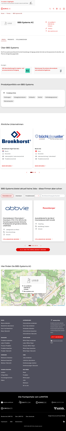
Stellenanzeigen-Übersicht (30, 365)
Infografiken (4, 375)
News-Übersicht (5, 331)
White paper (26, 377)
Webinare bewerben (6, 360)
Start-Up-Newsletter (7, 328)
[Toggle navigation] (64, 9)
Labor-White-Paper (28, 343)
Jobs (24, 380)
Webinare (25, 383)
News (24, 372)
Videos (3, 380)
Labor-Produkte (5, 343)
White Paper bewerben (29, 348)
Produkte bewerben (6, 348)
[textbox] (53, 196)
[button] (33, 295)
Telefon (50, 28)
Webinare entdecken (6, 357)
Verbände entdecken (28, 328)
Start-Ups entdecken (28, 326)
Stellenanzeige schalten (29, 363)
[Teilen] (53, 9)
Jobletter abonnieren (29, 360)
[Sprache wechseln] (57, 9)
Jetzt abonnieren (57, 337)
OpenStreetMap (61, 305)
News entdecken (5, 323)
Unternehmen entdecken (30, 323)
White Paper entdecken (29, 340)
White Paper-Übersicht (29, 351)
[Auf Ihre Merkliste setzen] (60, 9)
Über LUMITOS (19, 416)
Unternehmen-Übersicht (30, 333)
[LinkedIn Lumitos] (64, 421)
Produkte (11, 39)
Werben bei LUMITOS (7, 416)
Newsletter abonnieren (7, 326)
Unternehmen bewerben (29, 331)
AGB (11, 421)
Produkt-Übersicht (6, 351)
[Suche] (50, 9)
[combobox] (53, 195)
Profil (4, 39)
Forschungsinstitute (6, 377)
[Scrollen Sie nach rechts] (38, 196)
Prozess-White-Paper (29, 345)
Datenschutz (18, 421)
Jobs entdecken (27, 357)
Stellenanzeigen (21, 39)
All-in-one (26, 385)
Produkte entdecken (6, 340)
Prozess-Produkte (6, 345)
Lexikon (3, 372)
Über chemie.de (30, 416)
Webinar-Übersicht (6, 363)
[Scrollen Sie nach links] (36, 196)
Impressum (4, 421)
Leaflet (54, 305)
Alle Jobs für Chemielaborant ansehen (33, 249)
